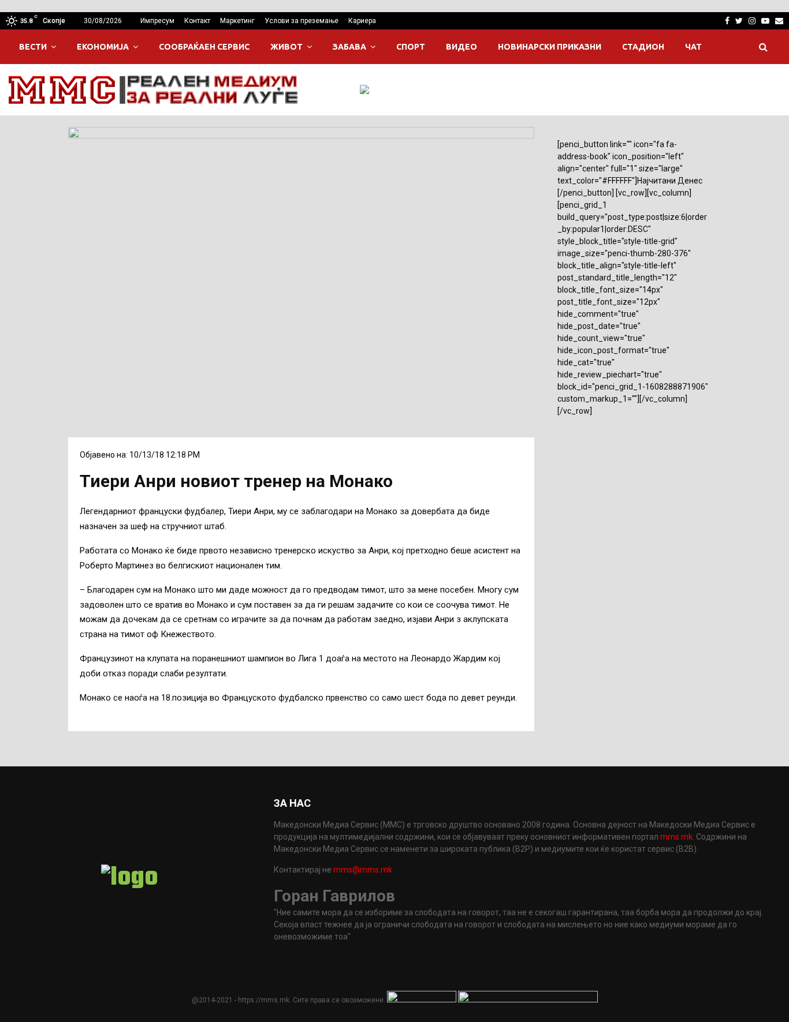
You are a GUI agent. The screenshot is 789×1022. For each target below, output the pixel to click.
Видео (461, 46)
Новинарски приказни (549, 46)
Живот (286, 46)
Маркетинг (237, 21)
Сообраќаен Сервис (204, 46)
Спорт (410, 46)
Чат (693, 46)
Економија (103, 46)
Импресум (157, 21)
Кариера (362, 21)
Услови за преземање (301, 21)
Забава (349, 46)
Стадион (643, 46)
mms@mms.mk (362, 869)
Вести (33, 46)
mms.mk (676, 836)
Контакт (197, 21)
